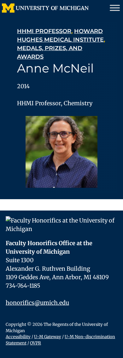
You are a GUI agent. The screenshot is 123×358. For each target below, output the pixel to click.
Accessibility (18, 336)
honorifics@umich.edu (37, 302)
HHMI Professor (44, 31)
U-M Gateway (47, 336)
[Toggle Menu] (115, 8)
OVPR (35, 343)
